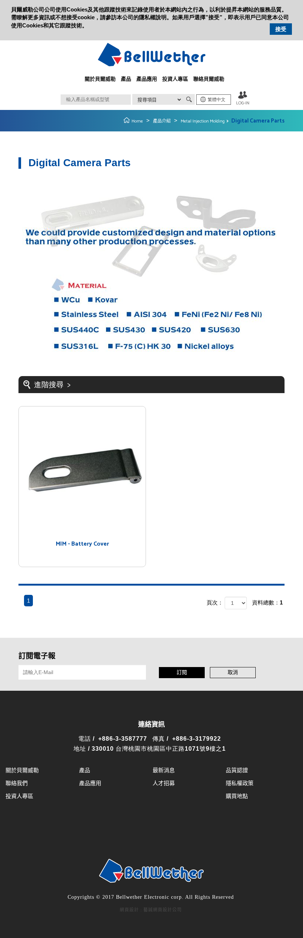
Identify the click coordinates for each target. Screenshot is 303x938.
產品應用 (146, 79)
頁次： (215, 602)
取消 (233, 673)
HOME (151, 55)
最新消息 (164, 770)
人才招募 (164, 783)
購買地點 (237, 796)
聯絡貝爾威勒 (208, 79)
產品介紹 (162, 121)
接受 (280, 29)
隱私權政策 (239, 783)
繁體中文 (216, 99)
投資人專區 (175, 79)
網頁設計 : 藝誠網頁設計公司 (151, 909)
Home (137, 121)
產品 (126, 79)
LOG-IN (242, 103)
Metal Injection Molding (203, 121)
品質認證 (237, 770)
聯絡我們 (17, 783)
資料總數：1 (267, 602)
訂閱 (182, 673)
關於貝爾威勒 (100, 79)
